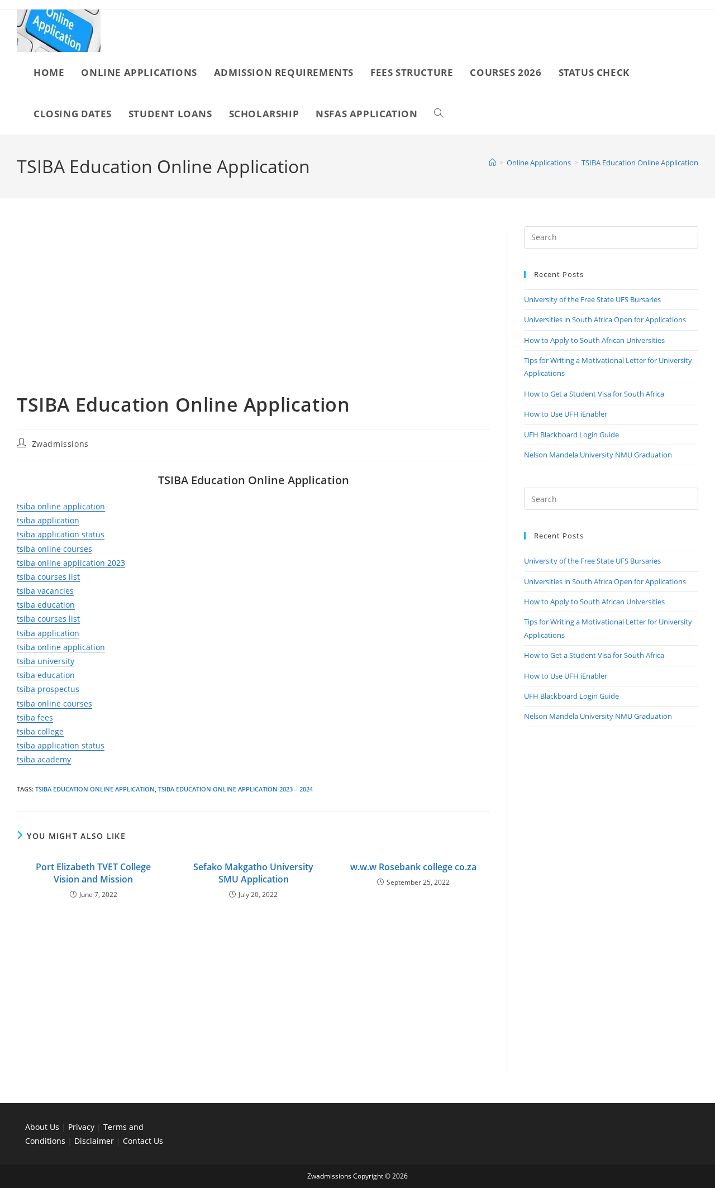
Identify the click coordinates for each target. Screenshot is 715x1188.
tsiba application (48, 520)
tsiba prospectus (48, 689)
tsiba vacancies (45, 590)
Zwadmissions (60, 443)
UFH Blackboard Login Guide (571, 435)
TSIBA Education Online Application (639, 163)
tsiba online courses (54, 548)
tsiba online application (61, 506)
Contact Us (143, 1140)
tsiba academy (44, 759)
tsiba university (45, 661)
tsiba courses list (48, 576)
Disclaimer (94, 1140)
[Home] (492, 163)
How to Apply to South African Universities (594, 340)
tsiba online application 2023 (71, 562)
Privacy (82, 1127)
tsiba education (46, 604)
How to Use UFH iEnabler (565, 414)
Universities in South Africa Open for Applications (605, 319)
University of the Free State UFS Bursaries (592, 299)
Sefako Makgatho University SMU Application (253, 873)
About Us (42, 1127)
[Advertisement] (253, 309)
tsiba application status (60, 534)
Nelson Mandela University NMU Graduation (598, 455)
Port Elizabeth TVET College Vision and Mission (93, 873)
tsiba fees (35, 717)
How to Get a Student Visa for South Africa (594, 394)
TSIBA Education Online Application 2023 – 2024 (235, 789)
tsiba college (40, 731)
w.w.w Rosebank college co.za (413, 867)
